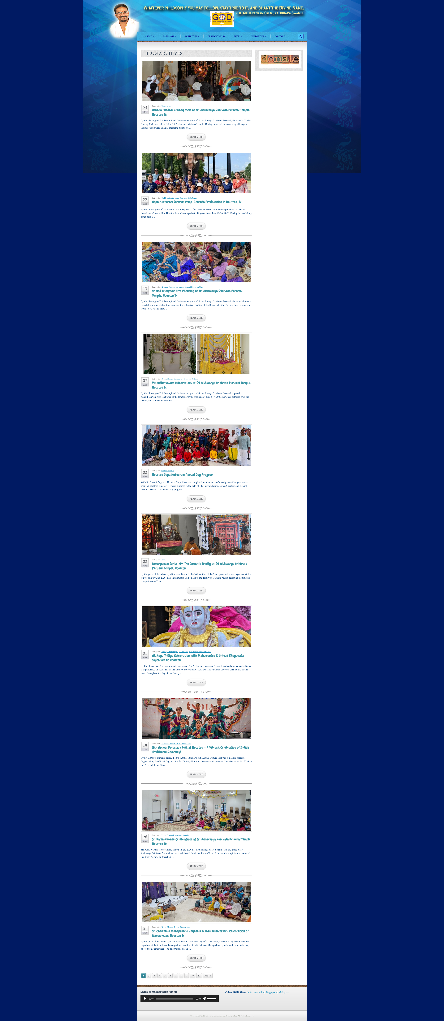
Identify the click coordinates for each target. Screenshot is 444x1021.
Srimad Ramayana (174, 835)
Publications (216, 36)
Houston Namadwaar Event (200, 651)
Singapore (271, 992)
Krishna (164, 287)
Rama (163, 835)
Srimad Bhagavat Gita (194, 287)
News (238, 36)
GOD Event (183, 651)
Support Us (258, 36)
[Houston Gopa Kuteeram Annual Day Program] (196, 445)
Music (163, 559)
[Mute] (204, 998)
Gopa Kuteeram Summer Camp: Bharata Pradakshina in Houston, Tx (196, 202)
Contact (281, 36)
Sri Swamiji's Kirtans (189, 378)
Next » (207, 975)
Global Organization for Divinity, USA (222, 21)
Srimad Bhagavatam (182, 927)
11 (199, 975)
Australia (259, 992)
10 (192, 975)
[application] (179, 998)
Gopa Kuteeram (167, 470)
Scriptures (180, 287)
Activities (192, 36)
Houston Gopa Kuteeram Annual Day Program (182, 474)
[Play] (145, 998)
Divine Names (167, 378)
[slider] (212, 998)
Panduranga (166, 106)
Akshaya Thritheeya (169, 651)
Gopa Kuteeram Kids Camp (186, 198)
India (249, 992)
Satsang (177, 378)
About (149, 36)
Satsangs (169, 36)
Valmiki (186, 835)
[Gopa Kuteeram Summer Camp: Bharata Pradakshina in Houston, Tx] (196, 173)
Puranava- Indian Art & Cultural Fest (176, 743)
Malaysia (284, 992)
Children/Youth (167, 198)
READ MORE (196, 136)
